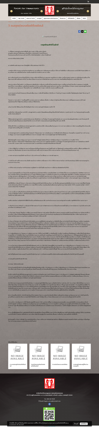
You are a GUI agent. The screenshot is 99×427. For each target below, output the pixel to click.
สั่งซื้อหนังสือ (71, 18)
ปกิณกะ (79, 18)
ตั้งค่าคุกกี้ (76, 423)
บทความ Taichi (30, 18)
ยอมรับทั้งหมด (84, 423)
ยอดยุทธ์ (39, 18)
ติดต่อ (84, 18)
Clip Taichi (21, 18)
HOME (14, 18)
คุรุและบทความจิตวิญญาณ (51, 18)
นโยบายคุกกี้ (21, 424)
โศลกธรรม (63, 18)
